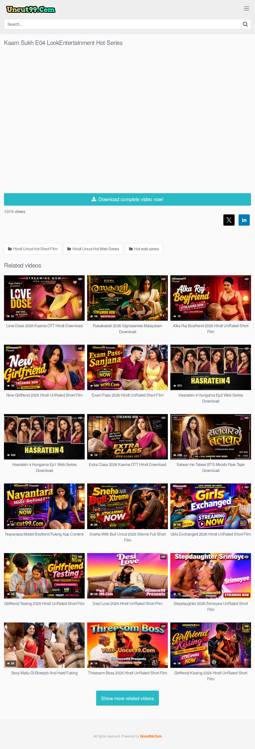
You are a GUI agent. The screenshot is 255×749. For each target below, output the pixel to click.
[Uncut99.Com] (31, 9)
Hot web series (146, 249)
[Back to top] (241, 733)
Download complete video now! (130, 199)
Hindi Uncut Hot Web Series (95, 249)
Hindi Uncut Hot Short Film (35, 249)
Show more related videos (127, 698)
